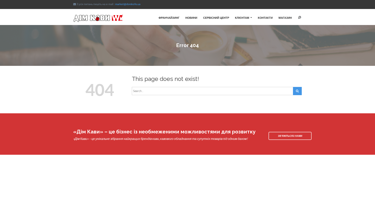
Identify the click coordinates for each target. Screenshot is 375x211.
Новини (191, 18)
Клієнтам (242, 18)
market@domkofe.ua (127, 4)
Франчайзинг (169, 18)
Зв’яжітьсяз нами (290, 136)
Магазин (285, 18)
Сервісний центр (216, 18)
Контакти (265, 18)
